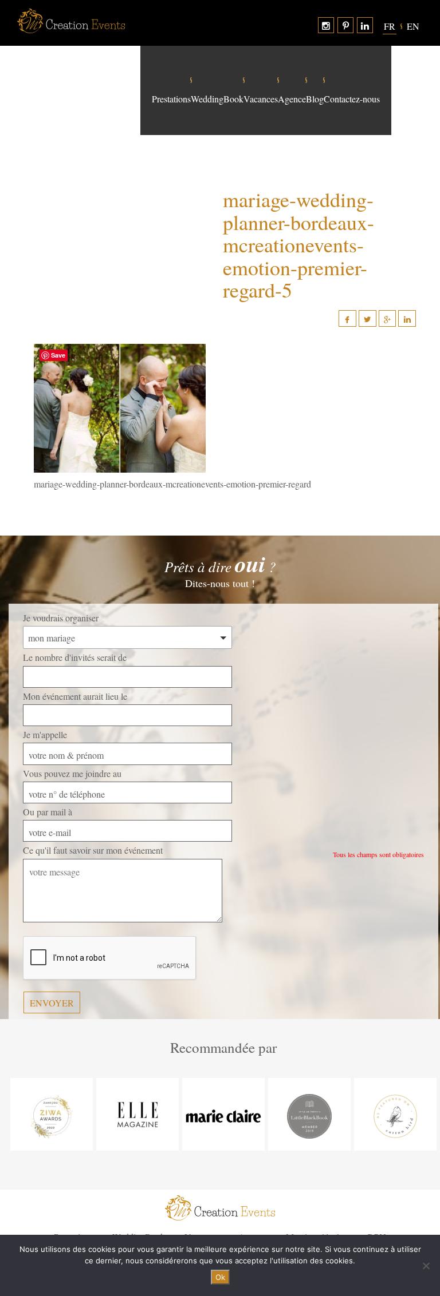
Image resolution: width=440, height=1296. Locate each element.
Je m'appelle (45, 734)
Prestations (171, 99)
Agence (292, 99)
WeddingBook (217, 99)
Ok (220, 1277)
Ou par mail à (47, 811)
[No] (425, 1265)
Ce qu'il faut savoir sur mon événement (93, 850)
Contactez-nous (352, 99)
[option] (52, 1114)
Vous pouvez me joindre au (72, 773)
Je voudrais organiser (61, 617)
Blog (315, 99)
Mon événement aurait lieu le (75, 696)
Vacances (260, 99)
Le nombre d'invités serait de (75, 657)
